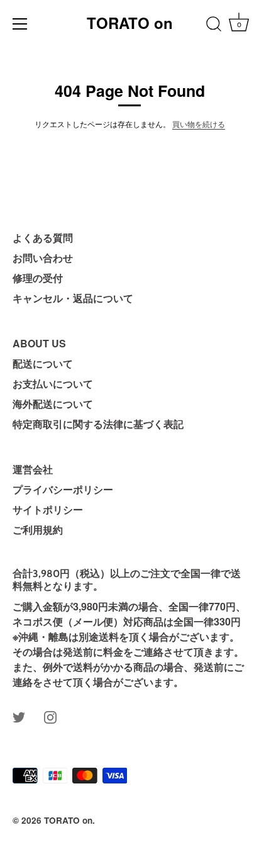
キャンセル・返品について (73, 298)
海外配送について (53, 403)
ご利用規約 (38, 529)
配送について (43, 363)
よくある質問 (43, 237)
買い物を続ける (198, 123)
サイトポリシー (48, 509)
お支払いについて (53, 383)
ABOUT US (39, 343)
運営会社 (33, 469)
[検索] (214, 26)
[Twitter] (19, 716)
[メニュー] (20, 24)
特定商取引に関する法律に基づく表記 (98, 424)
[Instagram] (50, 716)
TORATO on (130, 23)
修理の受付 (38, 278)
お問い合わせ (43, 257)
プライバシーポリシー (63, 489)
